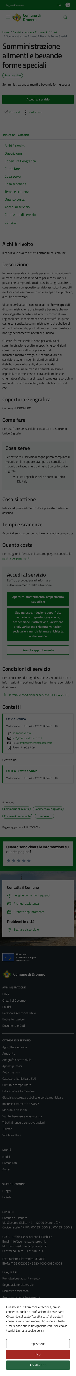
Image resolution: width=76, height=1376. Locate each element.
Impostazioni (38, 1343)
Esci (38, 1354)
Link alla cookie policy (30, 1330)
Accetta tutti (38, 1365)
